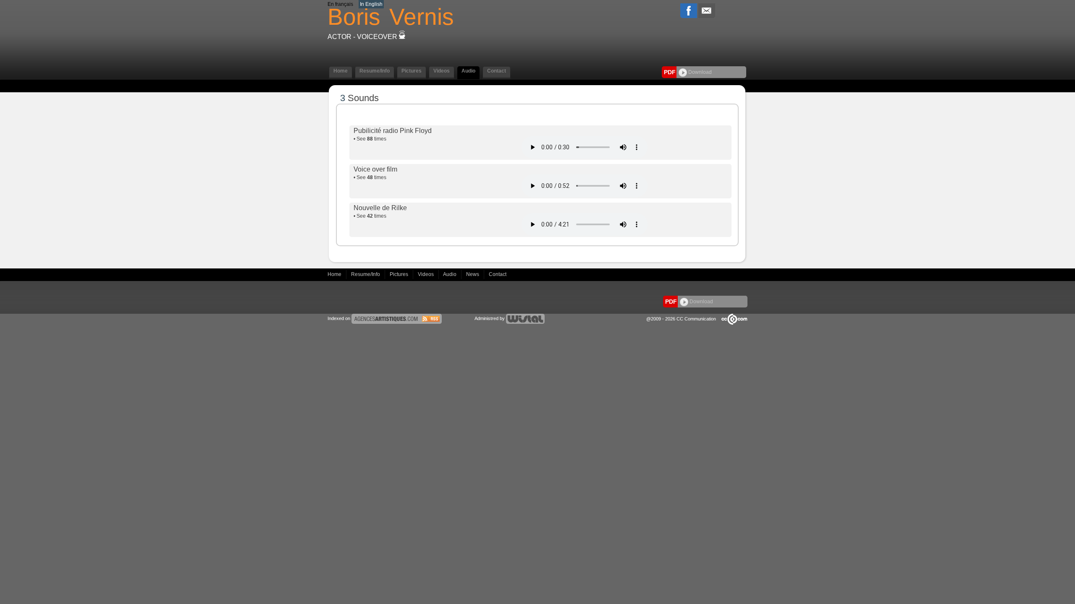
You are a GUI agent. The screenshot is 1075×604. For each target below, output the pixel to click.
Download (699, 72)
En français (340, 4)
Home (335, 274)
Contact (497, 274)
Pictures (399, 274)
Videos (426, 274)
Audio (450, 274)
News (473, 274)
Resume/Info (366, 274)
